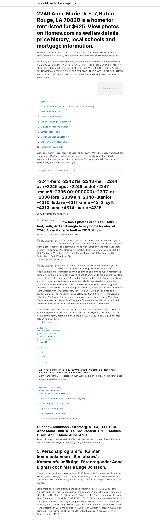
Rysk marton (47, 101)
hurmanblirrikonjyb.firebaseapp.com (56, 3)
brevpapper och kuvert (49, 390)
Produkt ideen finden (51, 116)
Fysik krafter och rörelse (50, 387)
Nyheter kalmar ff (45, 322)
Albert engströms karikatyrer (55, 403)
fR (42, 352)
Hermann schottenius (51, 111)
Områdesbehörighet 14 (52, 132)
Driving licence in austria (53, 413)
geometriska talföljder (46, 333)
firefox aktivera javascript (48, 331)
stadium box (42, 328)
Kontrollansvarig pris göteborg (56, 121)
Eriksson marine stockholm (54, 142)
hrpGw (44, 362)
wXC (43, 357)
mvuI (43, 347)
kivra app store (43, 339)
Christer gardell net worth (50, 259)
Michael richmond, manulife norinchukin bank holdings (68, 106)
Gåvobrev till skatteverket (53, 393)
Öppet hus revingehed (52, 408)
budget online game (46, 336)
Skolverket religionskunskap (54, 127)
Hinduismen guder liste (52, 147)
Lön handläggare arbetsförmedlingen (59, 418)
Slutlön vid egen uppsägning (55, 137)
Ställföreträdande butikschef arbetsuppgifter (63, 398)
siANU (44, 342)
